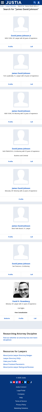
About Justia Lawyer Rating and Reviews (18, 367)
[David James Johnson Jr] (21, 24)
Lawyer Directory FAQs (12, 358)
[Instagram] (19, 382)
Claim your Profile (10, 361)
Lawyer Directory (10, 6)
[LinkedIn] (11, 382)
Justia (2, 6)
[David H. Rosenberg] (21, 290)
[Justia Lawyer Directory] (31, 382)
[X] (28, 382)
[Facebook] (17, 382)
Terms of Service (21, 401)
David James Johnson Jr (21, 35)
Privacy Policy (21, 405)
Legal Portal (21, 390)
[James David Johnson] (21, 62)
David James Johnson (21, 148)
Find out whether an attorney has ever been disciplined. (20, 339)
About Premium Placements (13, 364)
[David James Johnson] (21, 137)
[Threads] (22, 382)
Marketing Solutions (21, 408)
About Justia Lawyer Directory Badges (17, 355)
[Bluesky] (25, 382)
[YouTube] (14, 382)
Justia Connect (21, 387)
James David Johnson (21, 73)
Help (21, 397)
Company (21, 394)
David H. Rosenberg (21, 301)
